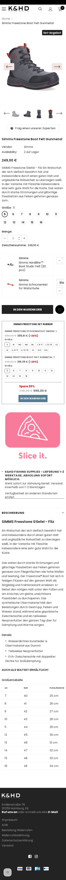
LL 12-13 (24, 350)
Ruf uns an (9, 812)
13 (14, 222)
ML (32, 344)
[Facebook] (29, 856)
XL (33, 350)
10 (47, 214)
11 (56, 214)
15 (32, 222)
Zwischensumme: (14, 245)
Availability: (9, 152)
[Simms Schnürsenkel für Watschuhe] (10, 284)
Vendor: (7, 147)
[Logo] (19, 9)
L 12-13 (49, 344)
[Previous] (9, 66)
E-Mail (53, 812)
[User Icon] (50, 9)
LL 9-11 (15, 350)
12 (5, 222)
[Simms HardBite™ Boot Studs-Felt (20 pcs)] (10, 264)
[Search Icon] (40, 9)
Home (6, 19)
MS (19, 344)
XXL (46, 350)
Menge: (7, 231)
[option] (33, 67)
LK (7, 350)
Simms (28, 147)
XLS (39, 350)
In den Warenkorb (33, 398)
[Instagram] (35, 856)
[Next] (57, 66)
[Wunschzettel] (59, 309)
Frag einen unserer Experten (35, 128)
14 (23, 222)
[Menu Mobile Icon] (4, 9)
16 (41, 222)
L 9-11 (39, 344)
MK (26, 344)
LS (57, 344)
